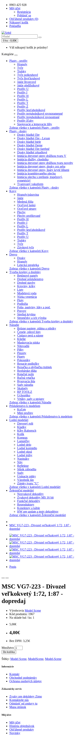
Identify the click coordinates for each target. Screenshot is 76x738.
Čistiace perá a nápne (30, 335)
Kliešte (21, 339)
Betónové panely (27, 275)
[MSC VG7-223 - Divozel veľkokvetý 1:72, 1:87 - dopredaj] (41, 539)
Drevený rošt (25, 423)
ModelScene (35, 659)
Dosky (21, 258)
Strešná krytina (26, 314)
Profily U (23, 89)
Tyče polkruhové (27, 74)
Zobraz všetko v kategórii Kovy (29, 251)
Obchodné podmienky (23, 677)
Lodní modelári (18, 420)
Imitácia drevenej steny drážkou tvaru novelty (45, 163)
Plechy (21, 212)
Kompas (22, 437)
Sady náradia (25, 384)
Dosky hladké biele (29, 141)
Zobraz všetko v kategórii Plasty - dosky (34, 187)
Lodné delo (24, 444)
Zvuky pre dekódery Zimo (25, 696)
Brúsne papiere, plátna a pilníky (36, 328)
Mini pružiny (25, 413)
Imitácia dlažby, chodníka (33, 159)
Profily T (22, 103)
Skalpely (22, 388)
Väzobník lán (25, 480)
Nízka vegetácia (27, 296)
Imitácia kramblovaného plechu (36, 173)
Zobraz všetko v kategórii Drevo (29, 268)
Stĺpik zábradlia (26, 469)
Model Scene (33, 610)
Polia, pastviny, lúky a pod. (33, 307)
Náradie (14, 325)
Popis (12, 566)
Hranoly (22, 64)
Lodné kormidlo (27, 448)
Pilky (20, 349)
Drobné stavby (26, 282)
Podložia (22, 303)
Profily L (22, 99)
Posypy (21, 310)
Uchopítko (23, 395)
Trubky (21, 71)
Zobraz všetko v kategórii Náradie (30, 402)
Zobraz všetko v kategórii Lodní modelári (34, 487)
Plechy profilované (28, 215)
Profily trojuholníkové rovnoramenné (40, 113)
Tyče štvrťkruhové (28, 78)
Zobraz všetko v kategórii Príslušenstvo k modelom (40, 416)
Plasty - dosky (18, 131)
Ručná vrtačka (26, 377)
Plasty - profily (18, 60)
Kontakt (14, 674)
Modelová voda (26, 293)
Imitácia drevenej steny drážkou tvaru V (41, 156)
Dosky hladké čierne (29, 145)
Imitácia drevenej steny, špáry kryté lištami (43, 170)
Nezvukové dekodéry (30, 494)
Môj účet (14, 722)
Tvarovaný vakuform (30, 184)
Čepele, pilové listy (29, 332)
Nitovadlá (23, 346)
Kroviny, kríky (26, 286)
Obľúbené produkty (21, 729)
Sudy (20, 472)
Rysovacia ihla (26, 381)
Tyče (20, 67)
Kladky (21, 427)
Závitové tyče (25, 247)
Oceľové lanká (26, 205)
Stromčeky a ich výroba (31, 318)
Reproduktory (25, 504)
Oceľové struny (26, 208)
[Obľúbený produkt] (3, 578)
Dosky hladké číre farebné (33, 148)
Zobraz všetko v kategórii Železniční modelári (37, 515)
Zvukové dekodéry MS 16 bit (35, 497)
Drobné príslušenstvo (30, 279)
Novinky (14, 733)
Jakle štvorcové (26, 82)
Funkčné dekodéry (28, 501)
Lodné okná (24, 451)
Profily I (22, 92)
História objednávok (21, 726)
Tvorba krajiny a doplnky (25, 272)
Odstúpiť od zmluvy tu (23, 703)
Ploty (20, 300)
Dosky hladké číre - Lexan (33, 138)
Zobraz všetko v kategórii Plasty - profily (34, 127)
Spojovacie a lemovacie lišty (34, 124)
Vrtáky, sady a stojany (30, 398)
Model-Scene (53, 659)
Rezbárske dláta (27, 370)
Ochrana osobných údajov (25, 681)
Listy (20, 289)
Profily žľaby (25, 120)
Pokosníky (23, 360)
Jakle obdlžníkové (28, 85)
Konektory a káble (28, 508)
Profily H (23, 96)
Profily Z (22, 106)
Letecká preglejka (28, 265)
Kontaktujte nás (19, 700)
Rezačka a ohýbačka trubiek (34, 367)
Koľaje (21, 409)
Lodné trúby (24, 455)
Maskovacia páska (28, 342)
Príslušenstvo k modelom (24, 406)
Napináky (23, 458)
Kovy (12, 191)
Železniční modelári (21, 490)
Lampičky (23, 441)
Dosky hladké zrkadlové (32, 152)
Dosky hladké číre (28, 134)
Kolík (20, 434)
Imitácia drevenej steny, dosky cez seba (41, 166)
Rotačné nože (25, 374)
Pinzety (21, 353)
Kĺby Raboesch (26, 430)
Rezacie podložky (28, 363)
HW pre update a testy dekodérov (37, 511)
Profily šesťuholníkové (31, 110)
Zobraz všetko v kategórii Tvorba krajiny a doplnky (41, 321)
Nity (20, 462)
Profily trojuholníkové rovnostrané (38, 117)
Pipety (21, 356)
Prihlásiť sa (24, 15)
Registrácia (24, 12)
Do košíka (9, 652)
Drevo (13, 254)
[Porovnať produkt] (7, 578)
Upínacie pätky (26, 476)
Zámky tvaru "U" (28, 483)
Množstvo (8, 647)
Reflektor (23, 465)
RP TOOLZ (24, 391)
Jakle (20, 198)
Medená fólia (25, 201)
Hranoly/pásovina (28, 194)
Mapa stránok (17, 707)
